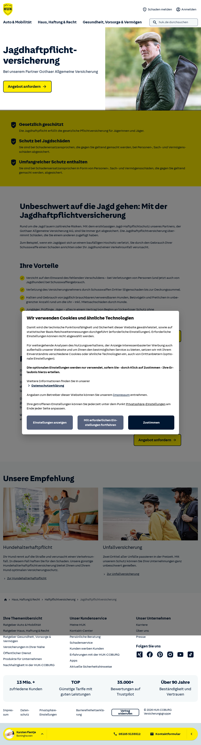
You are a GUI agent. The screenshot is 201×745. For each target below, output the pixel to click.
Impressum (121, 395)
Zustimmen (151, 422)
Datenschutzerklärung (47, 385)
